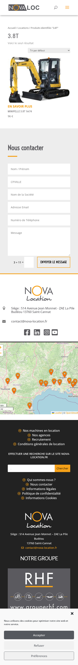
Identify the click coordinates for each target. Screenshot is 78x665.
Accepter (39, 635)
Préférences (39, 656)
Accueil (12, 28)
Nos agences (41, 435)
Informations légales (41, 489)
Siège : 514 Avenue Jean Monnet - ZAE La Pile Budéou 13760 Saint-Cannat (42, 310)
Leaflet (58, 412)
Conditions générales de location (41, 444)
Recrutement (41, 439)
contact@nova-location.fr (40, 547)
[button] (72, 613)
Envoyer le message (54, 262)
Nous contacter (41, 484)
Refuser (39, 645)
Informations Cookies (41, 498)
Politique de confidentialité (41, 493)
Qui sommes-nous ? (41, 480)
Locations (23, 28)
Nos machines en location (41, 431)
